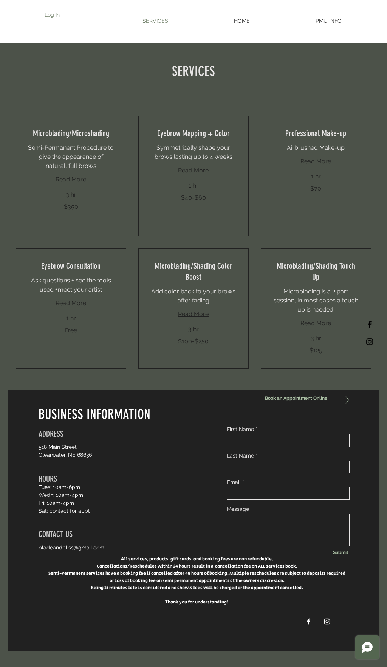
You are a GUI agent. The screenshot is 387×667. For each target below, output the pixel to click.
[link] (71, 133)
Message (238, 509)
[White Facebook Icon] (309, 621)
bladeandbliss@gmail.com (71, 547)
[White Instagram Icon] (327, 621)
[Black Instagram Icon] (369, 341)
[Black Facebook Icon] (369, 324)
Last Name (240, 455)
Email (234, 482)
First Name (240, 429)
